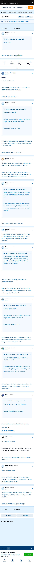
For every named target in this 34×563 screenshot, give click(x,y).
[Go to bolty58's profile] (2, 33)
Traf (6, 436)
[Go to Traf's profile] (2, 437)
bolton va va (8, 247)
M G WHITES (8, 299)
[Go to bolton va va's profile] (2, 247)
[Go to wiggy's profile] (2, 159)
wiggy (7, 158)
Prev (6, 28)
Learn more (3, 2)
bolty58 (7, 32)
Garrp (6, 182)
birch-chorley (8, 465)
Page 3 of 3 (16, 28)
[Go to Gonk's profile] (2, 395)
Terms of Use (4, 556)
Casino (6, 21)
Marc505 (7, 229)
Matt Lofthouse (9, 487)
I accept (29, 554)
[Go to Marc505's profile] (2, 230)
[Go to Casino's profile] (2, 21)
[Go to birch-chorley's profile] (2, 466)
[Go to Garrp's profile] (2, 183)
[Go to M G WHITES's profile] (2, 299)
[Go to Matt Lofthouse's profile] (2, 488)
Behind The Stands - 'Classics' (21, 21)
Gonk (6, 394)
